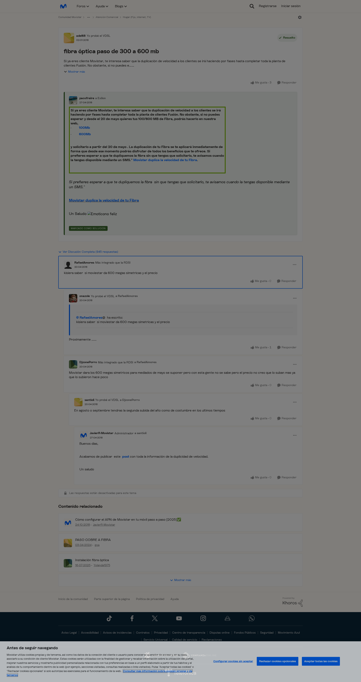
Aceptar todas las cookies (321, 661)
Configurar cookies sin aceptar (233, 661)
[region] (180, 661)
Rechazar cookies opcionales (277, 661)
